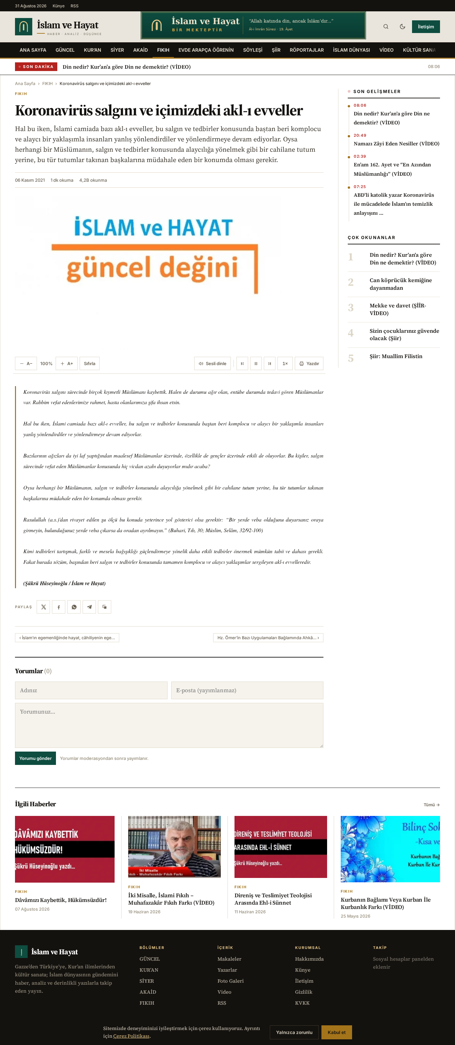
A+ (70, 363)
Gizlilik (303, 991)
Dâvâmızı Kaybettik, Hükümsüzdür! (61, 900)
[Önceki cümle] (242, 363)
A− (30, 363)
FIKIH (163, 50)
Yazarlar (227, 969)
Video (224, 991)
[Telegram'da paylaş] (89, 607)
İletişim (426, 26)
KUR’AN (92, 50)
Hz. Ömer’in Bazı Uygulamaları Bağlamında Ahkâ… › (268, 637)
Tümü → (432, 804)
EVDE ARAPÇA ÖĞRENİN (206, 50)
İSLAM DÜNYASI (351, 50)
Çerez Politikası (131, 1036)
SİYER (117, 50)
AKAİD (140, 50)
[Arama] (386, 27)
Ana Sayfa (33, 50)
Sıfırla (89, 363)
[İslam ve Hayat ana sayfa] (71, 26)
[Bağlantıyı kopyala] (104, 607)
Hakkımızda (309, 958)
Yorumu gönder (35, 758)
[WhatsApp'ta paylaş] (74, 607)
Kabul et (337, 1032)
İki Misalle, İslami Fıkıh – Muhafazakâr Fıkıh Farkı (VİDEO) (171, 899)
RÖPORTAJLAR (307, 50)
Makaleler (229, 958)
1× (285, 363)
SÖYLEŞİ (252, 50)
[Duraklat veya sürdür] (256, 363)
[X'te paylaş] (43, 607)
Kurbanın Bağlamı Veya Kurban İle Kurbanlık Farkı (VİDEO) (386, 903)
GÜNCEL (65, 50)
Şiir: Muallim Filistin (396, 356)
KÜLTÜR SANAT (421, 50)
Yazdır (312, 363)
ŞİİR (276, 50)
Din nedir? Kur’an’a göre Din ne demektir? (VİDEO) (127, 66)
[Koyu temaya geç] (402, 27)
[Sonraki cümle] (269, 363)
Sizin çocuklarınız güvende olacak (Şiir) (404, 334)
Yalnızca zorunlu (294, 1032)
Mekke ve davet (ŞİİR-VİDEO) (398, 309)
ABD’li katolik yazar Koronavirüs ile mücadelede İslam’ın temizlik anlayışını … (394, 203)
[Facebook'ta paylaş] (58, 607)
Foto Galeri (231, 980)
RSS (75, 5)
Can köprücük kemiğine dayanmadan (401, 284)
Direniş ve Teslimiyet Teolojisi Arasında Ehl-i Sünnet (273, 899)
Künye (59, 5)
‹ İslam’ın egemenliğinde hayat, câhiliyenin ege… (67, 637)
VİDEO (386, 50)
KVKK (302, 1002)
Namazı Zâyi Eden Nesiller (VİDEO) (397, 143)
